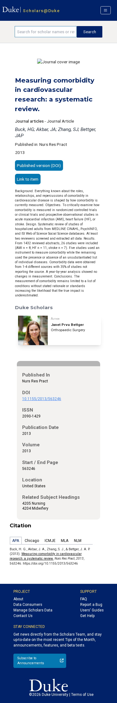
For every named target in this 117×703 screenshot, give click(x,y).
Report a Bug (91, 604)
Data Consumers (27, 604)
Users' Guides (92, 610)
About (18, 599)
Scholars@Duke (41, 10)
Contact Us (22, 616)
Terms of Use (82, 694)
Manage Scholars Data (32, 610)
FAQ (83, 599)
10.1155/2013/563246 (41, 399)
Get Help (87, 616)
